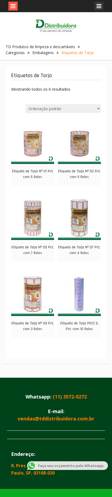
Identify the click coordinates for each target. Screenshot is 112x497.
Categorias (15, 52)
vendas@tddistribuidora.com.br (56, 418)
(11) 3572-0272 (70, 396)
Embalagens (43, 52)
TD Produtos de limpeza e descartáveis (40, 46)
